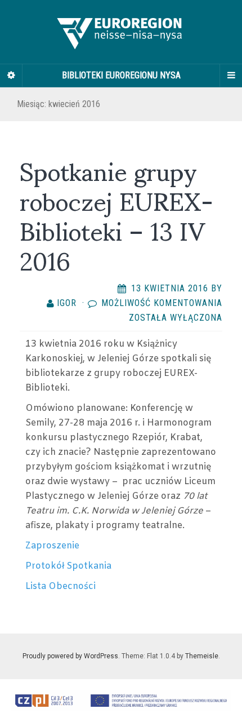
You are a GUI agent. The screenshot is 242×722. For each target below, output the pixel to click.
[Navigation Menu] (230, 75)
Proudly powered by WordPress (70, 656)
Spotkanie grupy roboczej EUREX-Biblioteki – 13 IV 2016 (116, 214)
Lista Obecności (60, 586)
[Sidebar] (11, 75)
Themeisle (201, 656)
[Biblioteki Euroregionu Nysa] (121, 31)
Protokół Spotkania (68, 566)
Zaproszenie (52, 546)
